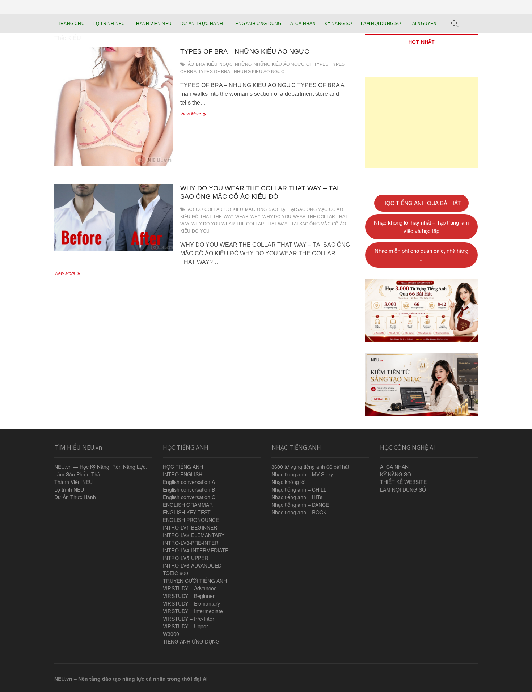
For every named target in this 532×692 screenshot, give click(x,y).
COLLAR (213, 209)
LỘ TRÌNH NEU (109, 23)
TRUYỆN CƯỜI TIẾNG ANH (195, 580)
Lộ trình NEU (69, 489)
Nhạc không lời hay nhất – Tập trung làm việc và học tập (421, 226)
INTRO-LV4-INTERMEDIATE (195, 550)
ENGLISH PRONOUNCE (191, 519)
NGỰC (226, 64)
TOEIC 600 (175, 573)
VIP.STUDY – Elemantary (191, 603)
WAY (228, 216)
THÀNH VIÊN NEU (153, 23)
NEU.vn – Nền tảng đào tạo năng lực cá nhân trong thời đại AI (131, 678)
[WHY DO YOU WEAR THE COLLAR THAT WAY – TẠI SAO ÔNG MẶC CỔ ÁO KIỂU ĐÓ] (113, 217)
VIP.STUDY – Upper (185, 626)
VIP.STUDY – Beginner (189, 595)
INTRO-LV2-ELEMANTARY (193, 535)
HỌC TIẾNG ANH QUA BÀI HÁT (421, 203)
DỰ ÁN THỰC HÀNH (201, 23)
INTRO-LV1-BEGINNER (190, 527)
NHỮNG (243, 64)
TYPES (321, 64)
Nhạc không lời (288, 481)
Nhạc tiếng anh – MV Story (302, 474)
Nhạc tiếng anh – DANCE (300, 504)
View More (199, 114)
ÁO (191, 64)
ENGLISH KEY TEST (187, 512)
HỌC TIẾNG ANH (183, 466)
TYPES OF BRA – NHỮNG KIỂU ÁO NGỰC (244, 51)
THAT (205, 216)
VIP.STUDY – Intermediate (193, 611)
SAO (273, 209)
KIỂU (212, 64)
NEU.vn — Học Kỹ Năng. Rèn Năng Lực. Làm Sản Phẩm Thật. (100, 470)
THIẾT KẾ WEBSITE (403, 481)
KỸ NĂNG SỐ (338, 23)
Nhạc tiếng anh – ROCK (298, 512)
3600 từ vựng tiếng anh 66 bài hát (310, 466)
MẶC (250, 209)
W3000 (171, 633)
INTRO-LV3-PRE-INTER (190, 542)
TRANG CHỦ (71, 23)
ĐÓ (227, 209)
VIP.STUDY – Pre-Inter (188, 618)
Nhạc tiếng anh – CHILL (298, 489)
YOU (205, 231)
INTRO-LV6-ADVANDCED (192, 565)
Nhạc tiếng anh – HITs (296, 497)
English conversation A (189, 481)
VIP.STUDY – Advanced (190, 588)
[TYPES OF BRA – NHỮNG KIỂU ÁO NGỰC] (113, 106)
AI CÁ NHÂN (303, 23)
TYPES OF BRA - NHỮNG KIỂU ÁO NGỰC (241, 71)
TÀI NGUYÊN (423, 23)
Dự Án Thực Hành (75, 497)
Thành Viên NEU (73, 481)
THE (217, 216)
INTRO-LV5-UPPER (185, 557)
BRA (200, 64)
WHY (255, 216)
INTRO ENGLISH (182, 474)
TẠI (283, 209)
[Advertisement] (421, 122)
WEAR (242, 216)
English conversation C (189, 497)
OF (309, 64)
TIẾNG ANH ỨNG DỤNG (257, 23)
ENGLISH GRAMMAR (188, 504)
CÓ (199, 209)
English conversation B (189, 489)
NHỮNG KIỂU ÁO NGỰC (279, 64)
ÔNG (262, 209)
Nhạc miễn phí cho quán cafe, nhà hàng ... (421, 255)
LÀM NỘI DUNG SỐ (381, 23)
